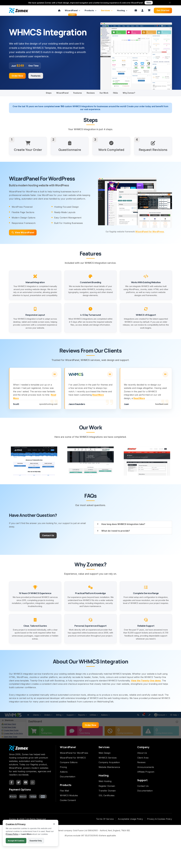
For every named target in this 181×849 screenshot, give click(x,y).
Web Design (105, 753)
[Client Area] (142, 10)
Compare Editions (69, 762)
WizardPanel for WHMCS (73, 757)
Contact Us (48, 535)
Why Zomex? (129, 93)
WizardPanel (71, 11)
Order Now (17, 75)
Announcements (145, 767)
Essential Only (36, 841)
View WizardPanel (24, 232)
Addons (64, 771)
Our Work (104, 93)
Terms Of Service (105, 819)
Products (89, 10)
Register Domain (107, 786)
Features (35, 75)
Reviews (91, 93)
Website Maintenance (109, 767)
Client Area (142, 757)
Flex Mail (64, 790)
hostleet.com (161, 404)
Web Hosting (105, 781)
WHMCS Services (108, 757)
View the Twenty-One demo (146, 680)
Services (105, 10)
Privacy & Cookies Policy (159, 819)
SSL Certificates (106, 795)
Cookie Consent (68, 800)
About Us (142, 753)
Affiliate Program (145, 771)
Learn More (26, 834)
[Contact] (136, 10)
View (148, 2)
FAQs (115, 93)
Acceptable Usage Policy (130, 819)
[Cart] (149, 10)
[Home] (59, 10)
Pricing (63, 767)
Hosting (121, 10)
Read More (98, 394)
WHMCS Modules (69, 795)
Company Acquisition (109, 762)
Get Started (163, 10)
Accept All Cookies (16, 841)
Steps (49, 93)
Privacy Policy (12, 834)
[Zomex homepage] (18, 10)
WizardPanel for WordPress (149, 231)
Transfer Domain (107, 790)
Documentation (67, 776)
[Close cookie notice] (54, 824)
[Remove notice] (170, 3)
